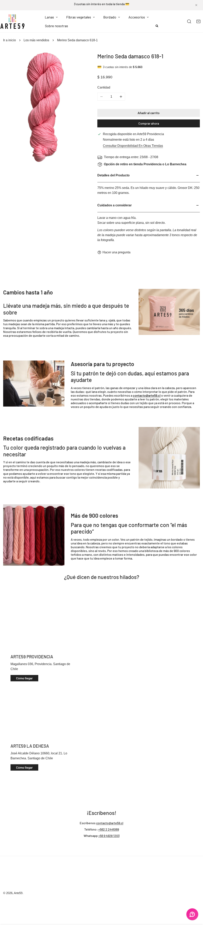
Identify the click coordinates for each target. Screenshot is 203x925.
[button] (198, 21)
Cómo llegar (24, 678)
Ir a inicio (9, 40)
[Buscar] (189, 21)
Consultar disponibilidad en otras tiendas (133, 145)
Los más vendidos (36, 40)
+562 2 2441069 (108, 829)
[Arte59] (12, 21)
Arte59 (18, 893)
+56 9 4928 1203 (109, 836)
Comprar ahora (148, 123)
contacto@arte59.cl (109, 823)
